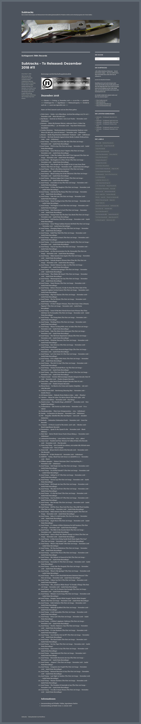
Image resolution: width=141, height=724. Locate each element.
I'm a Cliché (29, 88)
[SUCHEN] (118, 58)
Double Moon (25, 84)
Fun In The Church (111, 174)
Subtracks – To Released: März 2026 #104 (107, 122)
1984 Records (25, 76)
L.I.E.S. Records (100, 185)
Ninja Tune (99, 191)
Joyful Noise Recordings (103, 183)
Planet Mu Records (112, 197)
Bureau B (99, 145)
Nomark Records (110, 191)
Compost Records (101, 163)
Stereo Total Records (102, 211)
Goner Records (100, 177)
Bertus (98, 143)
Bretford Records (108, 143)
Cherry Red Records (101, 157)
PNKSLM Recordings (102, 200)
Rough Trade (100, 203)
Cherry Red (113, 154)
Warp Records (113, 217)
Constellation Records (102, 165)
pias (103, 197)
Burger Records (109, 145)
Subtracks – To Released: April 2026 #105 (107, 120)
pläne (27, 95)
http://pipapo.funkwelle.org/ (103, 103)
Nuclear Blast (110, 194)
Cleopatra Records (101, 160)
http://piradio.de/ (100, 102)
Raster (112, 200)
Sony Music (99, 208)
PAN (97, 197)
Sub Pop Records (101, 214)
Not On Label (100, 194)
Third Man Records (101, 217)
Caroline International (102, 151)
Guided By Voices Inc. (102, 180)
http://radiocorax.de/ (101, 100)
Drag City (115, 168)
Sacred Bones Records (102, 205)
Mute (29, 91)
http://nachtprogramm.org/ (103, 105)
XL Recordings (100, 220)
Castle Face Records (102, 154)
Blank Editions (25, 83)
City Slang (32, 83)
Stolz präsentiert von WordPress (36, 717)
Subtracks (27, 12)
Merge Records (111, 185)
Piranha (24, 95)
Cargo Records (100, 148)
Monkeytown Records (102, 188)
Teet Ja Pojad (25, 96)
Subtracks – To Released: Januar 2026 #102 (107, 127)
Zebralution (110, 220)
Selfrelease (33, 95)
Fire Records (100, 174)
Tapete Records (113, 214)
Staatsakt (108, 208)
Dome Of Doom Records (103, 168)
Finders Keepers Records (103, 171)
